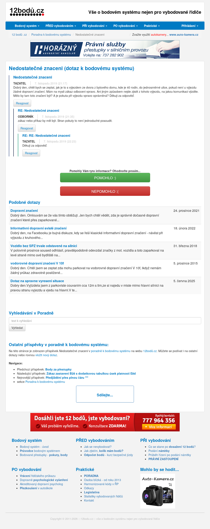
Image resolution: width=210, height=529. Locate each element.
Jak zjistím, (103, 451)
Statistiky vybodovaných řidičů (103, 496)
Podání (159, 451)
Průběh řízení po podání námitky (169, 455)
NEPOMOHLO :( (105, 191)
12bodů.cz (150, 351)
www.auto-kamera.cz (183, 34)
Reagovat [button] (22, 103)
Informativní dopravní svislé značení (38, 228)
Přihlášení (188, 26)
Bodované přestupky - (44, 455)
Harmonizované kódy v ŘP (101, 484)
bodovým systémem (40, 451)
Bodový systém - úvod (34, 447)
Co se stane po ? (172, 447)
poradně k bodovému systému (77, 344)
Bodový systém (26, 26)
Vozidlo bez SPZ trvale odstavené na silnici (43, 245)
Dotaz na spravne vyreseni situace (37, 280)
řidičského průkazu (38, 476)
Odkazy (89, 488)
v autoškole (36, 488)
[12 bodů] (27, 11)
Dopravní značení (24, 210)
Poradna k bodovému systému (45, 382)
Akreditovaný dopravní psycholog (41, 484)
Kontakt (89, 500)
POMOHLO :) (105, 177)
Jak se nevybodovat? (98, 447)
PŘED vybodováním (60, 26)
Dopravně (44, 480)
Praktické (151, 26)
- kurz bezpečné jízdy (108, 455)
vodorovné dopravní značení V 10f (37, 263)
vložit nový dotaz (46, 355)
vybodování (93, 26)
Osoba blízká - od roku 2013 (102, 480)
